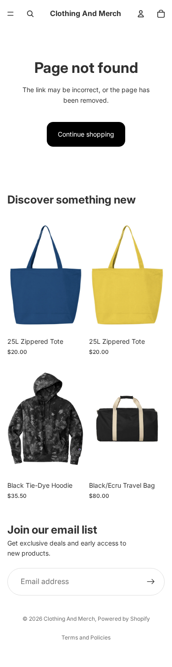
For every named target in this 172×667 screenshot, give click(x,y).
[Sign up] (151, 581)
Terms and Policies (86, 637)
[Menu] (10, 13)
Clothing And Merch (69, 618)
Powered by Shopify (124, 618)
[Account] (141, 14)
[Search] (30, 14)
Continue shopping (86, 134)
